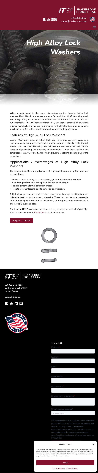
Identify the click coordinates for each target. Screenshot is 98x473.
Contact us (39, 212)
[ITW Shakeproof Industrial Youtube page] (48, 21)
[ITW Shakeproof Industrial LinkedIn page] (52, 21)
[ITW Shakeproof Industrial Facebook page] (44, 21)
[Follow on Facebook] (7, 304)
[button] (93, 444)
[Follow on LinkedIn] (16, 304)
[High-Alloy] (49, 262)
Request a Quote (21, 220)
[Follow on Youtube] (11, 304)
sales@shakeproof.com (73, 21)
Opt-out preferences (58, 468)
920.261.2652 (78, 18)
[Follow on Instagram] (21, 304)
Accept (65, 463)
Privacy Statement (72, 468)
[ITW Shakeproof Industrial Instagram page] (55, 21)
